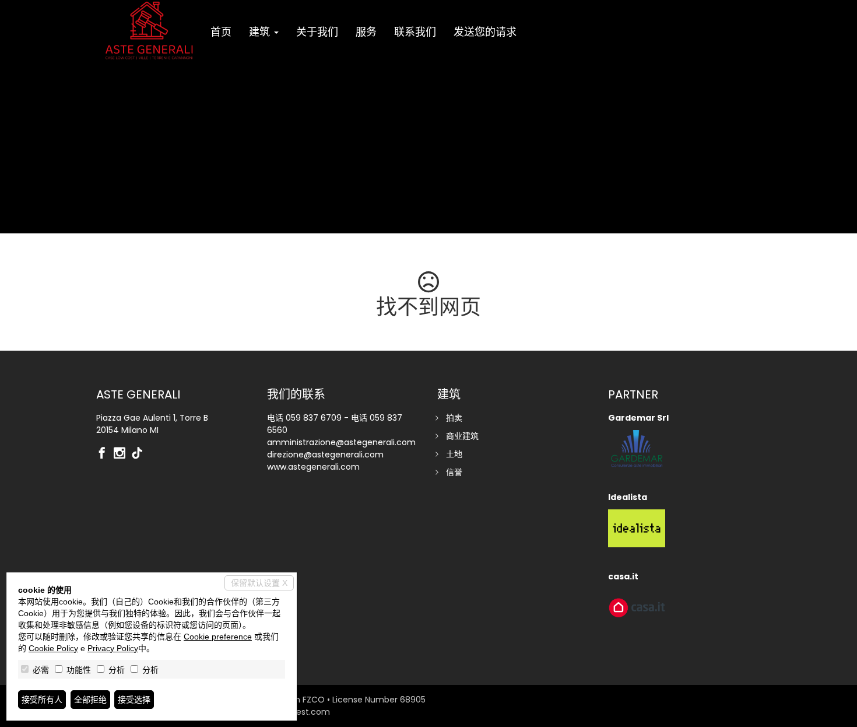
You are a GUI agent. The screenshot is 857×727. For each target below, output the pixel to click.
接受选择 (134, 699)
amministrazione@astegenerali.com (341, 442)
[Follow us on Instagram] (122, 454)
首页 (220, 32)
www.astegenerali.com (313, 467)
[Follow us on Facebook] (105, 454)
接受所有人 (42, 699)
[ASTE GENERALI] (149, 30)
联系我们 (415, 32)
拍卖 (454, 418)
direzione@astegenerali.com (325, 454)
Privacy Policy (112, 648)
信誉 (454, 472)
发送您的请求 (485, 32)
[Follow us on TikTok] (140, 454)
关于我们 (317, 32)
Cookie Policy (53, 648)
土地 (454, 454)
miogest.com (302, 712)
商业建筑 (462, 436)
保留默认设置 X (259, 583)
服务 (366, 32)
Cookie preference (218, 636)
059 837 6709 (314, 418)
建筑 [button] (261, 32)
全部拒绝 (90, 699)
